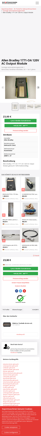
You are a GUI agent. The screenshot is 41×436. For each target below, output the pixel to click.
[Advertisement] (20, 36)
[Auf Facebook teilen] (16, 291)
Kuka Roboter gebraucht (10, 389)
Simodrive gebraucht (9, 391)
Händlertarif (13, 352)
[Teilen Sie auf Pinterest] (24, 291)
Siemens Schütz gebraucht (10, 375)
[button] (15, 107)
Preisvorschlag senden (20, 130)
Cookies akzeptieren (11, 427)
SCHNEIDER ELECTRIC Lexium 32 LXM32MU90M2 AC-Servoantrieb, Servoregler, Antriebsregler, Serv (30, 194)
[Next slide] (38, 87)
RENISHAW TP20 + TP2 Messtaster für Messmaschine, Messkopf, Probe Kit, (11, 194)
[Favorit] (3, 189)
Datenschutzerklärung (8, 423)
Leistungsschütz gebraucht (10, 366)
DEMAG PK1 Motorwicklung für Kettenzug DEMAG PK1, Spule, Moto (30, 220)
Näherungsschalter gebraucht (11, 400)
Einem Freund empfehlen (20, 283)
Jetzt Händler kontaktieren (21, 121)
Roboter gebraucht (8, 371)
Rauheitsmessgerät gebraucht (11, 403)
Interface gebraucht (8, 396)
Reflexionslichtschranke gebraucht (12, 373)
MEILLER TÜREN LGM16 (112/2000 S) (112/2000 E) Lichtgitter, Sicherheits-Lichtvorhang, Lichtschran (11, 220)
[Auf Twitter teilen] (20, 291)
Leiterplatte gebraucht (9, 377)
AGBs (15, 423)
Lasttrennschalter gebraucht (11, 369)
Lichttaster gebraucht (9, 368)
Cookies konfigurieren (11, 432)
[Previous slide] (2, 87)
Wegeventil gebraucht (9, 402)
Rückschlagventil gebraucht (10, 384)
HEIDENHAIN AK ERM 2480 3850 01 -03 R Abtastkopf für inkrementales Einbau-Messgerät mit (30, 245)
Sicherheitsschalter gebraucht (11, 382)
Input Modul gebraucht (9, 378)
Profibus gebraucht (8, 387)
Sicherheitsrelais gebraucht (10, 380)
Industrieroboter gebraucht (11, 364)
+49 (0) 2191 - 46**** (20, 126)
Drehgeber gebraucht (9, 385)
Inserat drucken (20, 286)
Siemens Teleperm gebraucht (11, 394)
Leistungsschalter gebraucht (11, 393)
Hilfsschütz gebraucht (9, 398)
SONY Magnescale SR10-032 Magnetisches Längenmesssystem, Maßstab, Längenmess (11, 245)
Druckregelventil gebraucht (10, 405)
